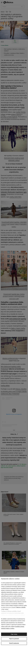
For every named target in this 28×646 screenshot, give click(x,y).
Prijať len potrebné (14, 638)
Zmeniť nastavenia (14, 643)
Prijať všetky (14, 634)
